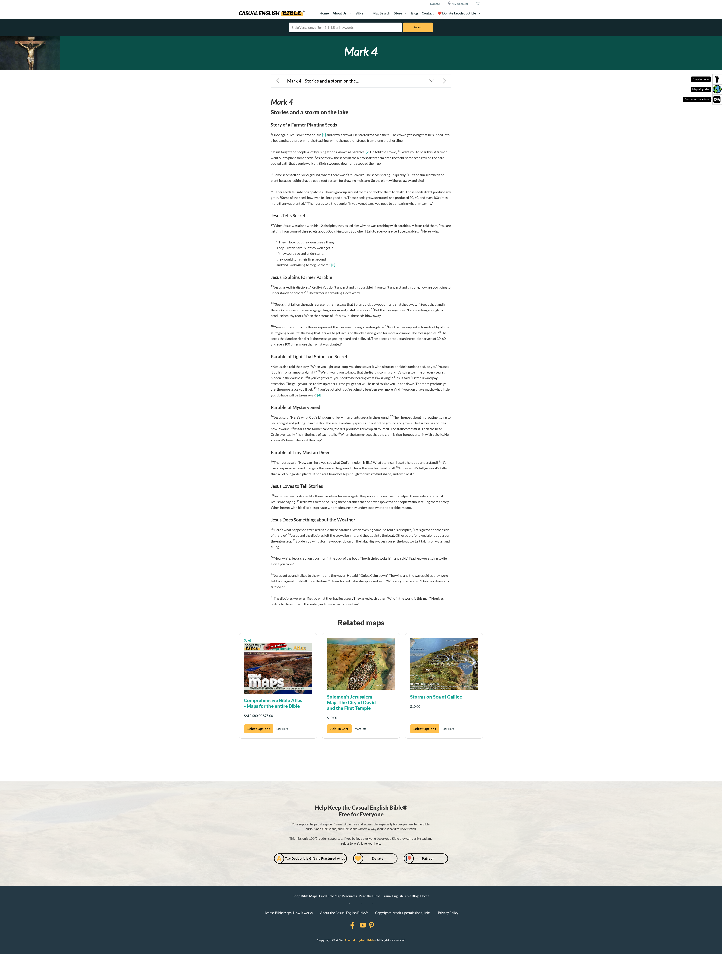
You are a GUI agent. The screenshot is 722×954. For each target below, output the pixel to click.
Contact (428, 13)
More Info (282, 728)
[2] (367, 152)
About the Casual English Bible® (344, 913)
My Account (459, 3)
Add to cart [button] (339, 729)
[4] (319, 395)
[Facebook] (347, 925)
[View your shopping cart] (477, 4)
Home (324, 13)
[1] (324, 135)
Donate (435, 3)
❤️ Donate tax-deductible (457, 13)
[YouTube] (358, 925)
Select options (258, 729)
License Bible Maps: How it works (288, 913)
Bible (359, 13)
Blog (414, 13)
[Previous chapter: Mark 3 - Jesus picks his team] (277, 80)
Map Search (381, 13)
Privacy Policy (448, 913)
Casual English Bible (360, 940)
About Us (340, 13)
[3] (333, 265)
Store (398, 13)
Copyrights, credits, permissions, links (402, 913)
